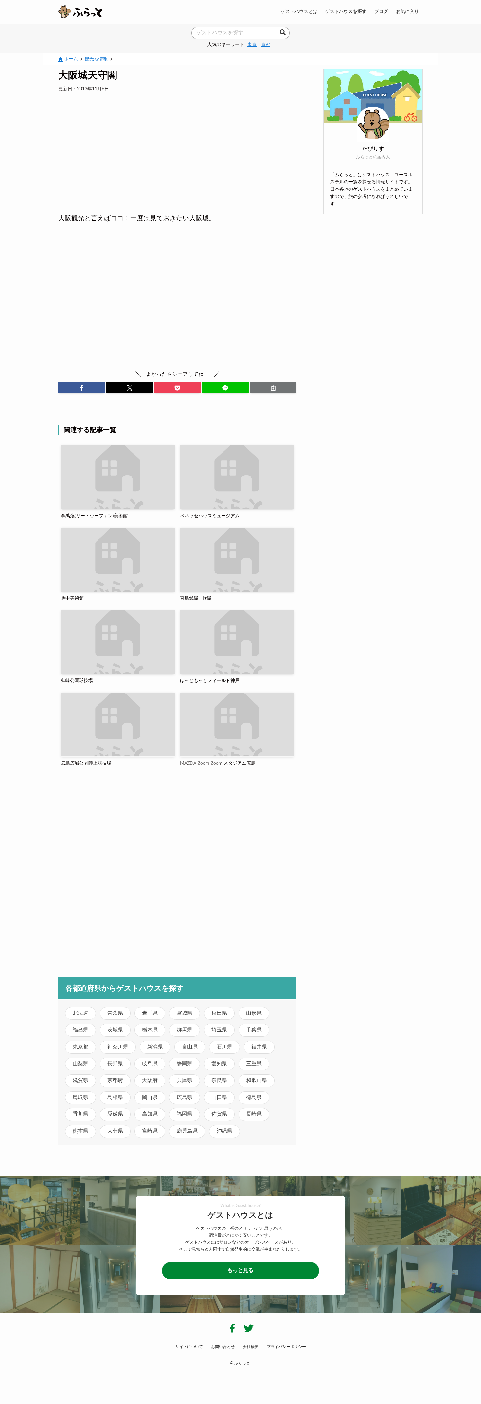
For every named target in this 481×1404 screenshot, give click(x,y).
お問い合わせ (223, 1347)
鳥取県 (80, 1097)
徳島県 (254, 1097)
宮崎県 (150, 1131)
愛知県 (219, 1063)
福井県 (259, 1046)
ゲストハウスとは (299, 11)
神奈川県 (117, 1046)
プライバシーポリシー (286, 1347)
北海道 (80, 1013)
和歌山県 (256, 1080)
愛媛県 (115, 1114)
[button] (81, 387)
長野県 (115, 1063)
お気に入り (407, 11)
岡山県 (150, 1097)
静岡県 (184, 1063)
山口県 (219, 1097)
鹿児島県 (187, 1131)
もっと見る (240, 1270)
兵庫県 (184, 1080)
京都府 (115, 1080)
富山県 (190, 1046)
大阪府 (150, 1080)
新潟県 (155, 1046)
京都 (265, 44)
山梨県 (80, 1063)
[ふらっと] (80, 11)
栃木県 (150, 1029)
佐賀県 (219, 1114)
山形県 (254, 1013)
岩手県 (150, 1013)
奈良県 (219, 1080)
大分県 (115, 1131)
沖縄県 (224, 1131)
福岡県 (184, 1114)
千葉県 (254, 1029)
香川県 (80, 1114)
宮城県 (184, 1013)
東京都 (80, 1046)
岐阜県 (150, 1063)
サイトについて (189, 1347)
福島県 (80, 1029)
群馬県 (184, 1029)
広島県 (184, 1097)
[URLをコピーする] (273, 387)
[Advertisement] (177, 145)
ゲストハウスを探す (345, 11)
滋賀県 (80, 1080)
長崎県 (254, 1114)
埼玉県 (219, 1029)
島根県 (115, 1097)
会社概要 (250, 1347)
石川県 (224, 1046)
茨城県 (115, 1029)
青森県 (115, 1013)
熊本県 (80, 1131)
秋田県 (219, 1013)
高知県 (150, 1114)
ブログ (381, 11)
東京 (252, 44)
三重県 (254, 1063)
